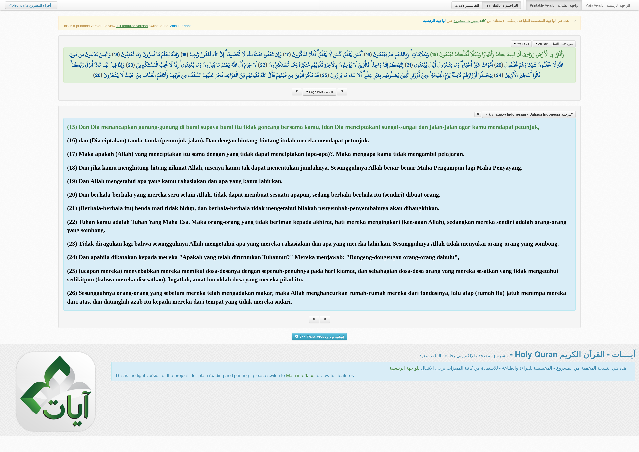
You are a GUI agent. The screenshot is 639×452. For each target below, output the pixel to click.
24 (498, 75)
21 (409, 64)
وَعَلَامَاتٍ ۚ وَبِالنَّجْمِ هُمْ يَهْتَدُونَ (401, 54)
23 (130, 64)
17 (287, 54)
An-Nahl (555, 43)
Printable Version (554, 5)
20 (498, 64)
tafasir (467, 5)
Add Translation (321, 336)
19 (116, 54)
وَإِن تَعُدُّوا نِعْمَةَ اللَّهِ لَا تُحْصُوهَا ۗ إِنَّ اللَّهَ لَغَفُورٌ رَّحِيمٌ (236, 54)
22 (262, 64)
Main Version (607, 5)
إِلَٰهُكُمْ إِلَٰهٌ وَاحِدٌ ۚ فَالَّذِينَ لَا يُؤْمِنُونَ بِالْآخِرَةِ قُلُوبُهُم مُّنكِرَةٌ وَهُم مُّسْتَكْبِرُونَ (336, 64)
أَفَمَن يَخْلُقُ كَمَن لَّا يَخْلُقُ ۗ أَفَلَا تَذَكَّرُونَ (327, 54)
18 (184, 54)
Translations (501, 5)
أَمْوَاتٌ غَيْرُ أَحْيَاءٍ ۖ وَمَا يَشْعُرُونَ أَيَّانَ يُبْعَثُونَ (453, 64)
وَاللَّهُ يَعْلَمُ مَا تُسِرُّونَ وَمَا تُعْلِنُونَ (150, 54)
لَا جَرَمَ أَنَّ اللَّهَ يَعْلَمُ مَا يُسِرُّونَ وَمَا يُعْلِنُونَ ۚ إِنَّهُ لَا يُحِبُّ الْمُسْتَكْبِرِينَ (196, 64)
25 (324, 75)
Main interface (180, 25)
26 (97, 75)
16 (368, 54)
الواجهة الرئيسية (435, 20)
